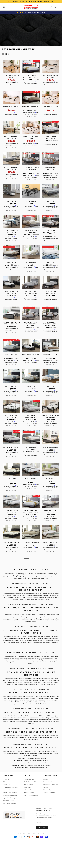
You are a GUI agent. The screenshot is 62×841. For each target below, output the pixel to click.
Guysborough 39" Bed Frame (11, 76)
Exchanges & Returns (8, 800)
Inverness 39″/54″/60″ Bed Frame (50, 76)
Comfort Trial (6, 784)
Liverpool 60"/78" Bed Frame (31, 137)
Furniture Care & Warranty (10, 795)
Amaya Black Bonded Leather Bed (31, 385)
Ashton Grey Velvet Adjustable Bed (31, 416)
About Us (45, 779)
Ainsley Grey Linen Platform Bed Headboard (31, 323)
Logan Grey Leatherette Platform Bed (11, 261)
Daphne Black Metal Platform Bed (31, 200)
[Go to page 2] (35, 557)
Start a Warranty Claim (9, 803)
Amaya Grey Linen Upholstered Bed (11, 355)
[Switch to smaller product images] (6, 54)
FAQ (4, 782)
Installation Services (29, 790)
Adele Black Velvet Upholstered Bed (50, 292)
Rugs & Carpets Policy (9, 798)
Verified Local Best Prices (31, 782)
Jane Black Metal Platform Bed (11, 416)
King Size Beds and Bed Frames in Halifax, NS (36, 760)
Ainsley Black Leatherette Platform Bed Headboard (51, 323)
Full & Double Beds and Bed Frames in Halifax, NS (38, 765)
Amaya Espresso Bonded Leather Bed (31, 107)
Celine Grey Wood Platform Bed (11, 511)
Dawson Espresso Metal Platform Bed (31, 355)
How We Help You (48, 782)
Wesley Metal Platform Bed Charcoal (50, 416)
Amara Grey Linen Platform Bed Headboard (31, 447)
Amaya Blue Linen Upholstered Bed (11, 385)
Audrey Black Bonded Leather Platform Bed (11, 541)
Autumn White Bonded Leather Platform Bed (50, 541)
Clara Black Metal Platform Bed (50, 261)
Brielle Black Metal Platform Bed (11, 137)
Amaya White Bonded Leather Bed (50, 355)
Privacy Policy (47, 790)
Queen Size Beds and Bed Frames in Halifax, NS (37, 763)
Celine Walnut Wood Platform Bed (31, 479)
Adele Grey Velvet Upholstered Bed (31, 292)
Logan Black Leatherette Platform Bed (51, 232)
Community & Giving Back (50, 784)
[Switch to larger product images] (3, 54)
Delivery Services (28, 784)
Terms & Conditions (49, 792)
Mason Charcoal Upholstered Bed (50, 137)
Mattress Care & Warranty (10, 792)
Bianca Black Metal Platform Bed (11, 168)
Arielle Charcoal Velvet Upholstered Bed (31, 76)
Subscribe (42, 827)
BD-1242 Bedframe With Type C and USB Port (50, 446)
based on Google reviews (36, 12)
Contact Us (6, 779)
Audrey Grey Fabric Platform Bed (51, 511)
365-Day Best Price (29, 779)
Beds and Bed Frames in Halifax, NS (36, 758)
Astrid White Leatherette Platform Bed (51, 480)
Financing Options (29, 792)
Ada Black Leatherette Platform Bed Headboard (31, 169)
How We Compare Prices (31, 795)
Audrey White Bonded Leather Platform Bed (31, 541)
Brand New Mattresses (9, 790)
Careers (45, 787)
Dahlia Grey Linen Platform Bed (50, 200)
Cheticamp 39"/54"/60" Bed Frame (50, 107)
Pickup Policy (27, 787)
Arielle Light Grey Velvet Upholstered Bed (31, 511)
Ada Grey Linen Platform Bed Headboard (50, 169)
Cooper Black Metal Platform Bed (11, 231)
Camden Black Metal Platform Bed (11, 292)
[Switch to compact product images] (8, 54)
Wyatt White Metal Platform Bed (11, 200)
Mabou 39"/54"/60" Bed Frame (11, 107)
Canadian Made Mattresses (10, 787)
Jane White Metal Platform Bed (50, 385)
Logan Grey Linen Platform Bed (31, 231)
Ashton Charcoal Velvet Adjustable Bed (11, 446)
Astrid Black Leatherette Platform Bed (11, 480)
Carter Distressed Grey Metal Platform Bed (11, 322)
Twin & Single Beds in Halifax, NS (38, 767)
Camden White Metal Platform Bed (31, 261)
